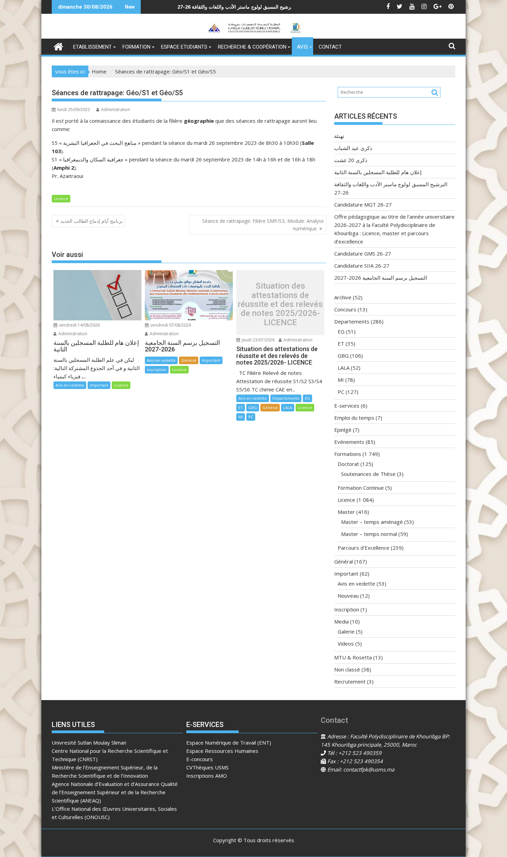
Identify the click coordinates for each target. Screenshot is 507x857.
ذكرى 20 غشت (350, 160)
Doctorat (348, 463)
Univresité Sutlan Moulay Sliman (89, 742)
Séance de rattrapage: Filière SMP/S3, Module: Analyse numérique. (263, 225)
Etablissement (92, 47)
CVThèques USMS (207, 767)
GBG (252, 407)
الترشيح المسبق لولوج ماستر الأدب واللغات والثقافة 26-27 (192, 6)
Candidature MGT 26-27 (363, 204)
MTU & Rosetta (353, 657)
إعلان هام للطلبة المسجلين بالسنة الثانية (377, 172)
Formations (347, 453)
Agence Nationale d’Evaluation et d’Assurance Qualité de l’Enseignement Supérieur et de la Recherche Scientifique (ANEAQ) (115, 792)
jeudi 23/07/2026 (258, 340)
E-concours (199, 759)
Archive (342, 297)
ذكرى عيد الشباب (353, 148)
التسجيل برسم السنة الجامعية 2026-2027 (380, 277)
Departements (285, 398)
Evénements (349, 441)
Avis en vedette (70, 385)
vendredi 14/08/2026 (79, 325)
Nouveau (348, 595)
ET (240, 407)
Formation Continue (361, 487)
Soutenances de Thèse (368, 473)
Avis (302, 47)
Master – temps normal (369, 533)
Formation (136, 47)
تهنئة (291, 6)
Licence (61, 198)
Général (188, 360)
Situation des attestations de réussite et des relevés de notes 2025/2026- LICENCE (280, 304)
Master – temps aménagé (372, 521)
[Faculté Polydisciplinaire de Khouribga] (58, 45)
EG (307, 398)
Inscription (157, 369)
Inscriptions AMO (206, 775)
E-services (346, 405)
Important (99, 385)
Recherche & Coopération (252, 47)
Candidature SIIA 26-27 (361, 265)
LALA (287, 407)
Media (341, 621)
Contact (330, 47)
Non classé (347, 669)
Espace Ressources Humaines (222, 750)
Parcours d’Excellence (363, 547)
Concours (345, 309)
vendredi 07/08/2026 (170, 325)
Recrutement (350, 681)
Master (346, 511)
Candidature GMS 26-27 (362, 253)
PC (250, 416)
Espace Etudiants (184, 47)
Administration (115, 109)
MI (240, 416)
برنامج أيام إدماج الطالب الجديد (91, 221)
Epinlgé (342, 429)
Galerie (346, 631)
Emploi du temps (354, 417)
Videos (346, 643)
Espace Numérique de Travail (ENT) (228, 742)
